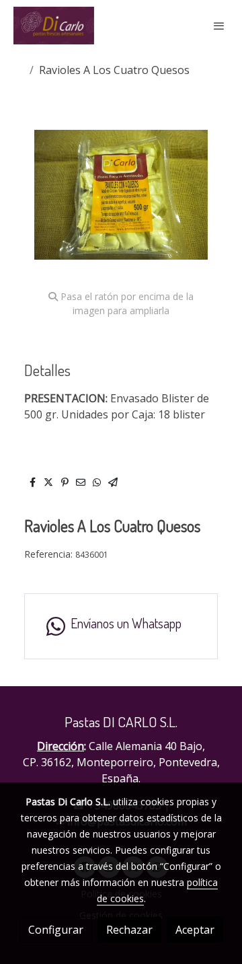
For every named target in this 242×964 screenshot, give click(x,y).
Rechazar (129, 929)
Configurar (55, 929)
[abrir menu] (219, 26)
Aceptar (194, 929)
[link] (53, 25)
